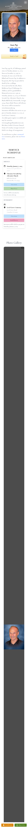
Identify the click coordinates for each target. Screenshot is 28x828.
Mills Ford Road (11, 178)
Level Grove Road (12, 210)
